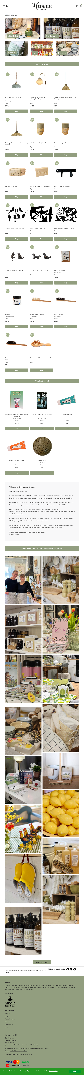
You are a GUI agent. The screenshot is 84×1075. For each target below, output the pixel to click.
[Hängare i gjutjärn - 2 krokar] (56, 163)
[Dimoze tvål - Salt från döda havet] (32, 163)
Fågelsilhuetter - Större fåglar (38, 228)
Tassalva (7, 314)
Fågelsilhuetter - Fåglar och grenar (64, 228)
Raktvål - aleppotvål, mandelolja (63, 143)
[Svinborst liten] (56, 290)
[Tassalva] (7, 290)
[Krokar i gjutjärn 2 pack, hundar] (32, 246)
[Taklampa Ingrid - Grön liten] (7, 74)
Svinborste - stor (10, 358)
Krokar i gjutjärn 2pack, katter (14, 270)
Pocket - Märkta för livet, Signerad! (42, 414)
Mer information (53, 1071)
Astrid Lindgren (10, 1019)
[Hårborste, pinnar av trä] (32, 290)
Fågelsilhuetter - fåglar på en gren (15, 228)
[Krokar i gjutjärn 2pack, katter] (7, 246)
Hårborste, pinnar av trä (37, 314)
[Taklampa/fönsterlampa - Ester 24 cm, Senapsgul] (7, 119)
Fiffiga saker (9, 1024)
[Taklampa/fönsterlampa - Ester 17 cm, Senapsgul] (56, 74)
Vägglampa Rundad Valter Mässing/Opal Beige (37, 98)
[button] (23, 580)
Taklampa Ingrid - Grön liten (13, 97)
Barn (6, 1016)
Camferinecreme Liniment (17, 460)
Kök (6, 1027)
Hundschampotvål (59, 270)
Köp (16, 111)
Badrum (7, 1013)
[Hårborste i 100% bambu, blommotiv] (32, 334)
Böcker (7, 1022)
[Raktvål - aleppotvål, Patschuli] (32, 119)
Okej (74, 1071)
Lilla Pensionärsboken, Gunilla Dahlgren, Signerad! (17, 415)
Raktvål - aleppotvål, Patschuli (38, 143)
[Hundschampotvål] (56, 246)
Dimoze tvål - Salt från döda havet (40, 186)
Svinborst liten (58, 314)
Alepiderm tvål (42, 460)
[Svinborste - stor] (7, 334)
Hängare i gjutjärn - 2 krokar (62, 186)
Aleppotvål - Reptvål (11, 186)
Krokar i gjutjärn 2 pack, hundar (39, 270)
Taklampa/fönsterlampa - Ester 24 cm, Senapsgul (16, 143)
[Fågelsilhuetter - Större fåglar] (32, 205)
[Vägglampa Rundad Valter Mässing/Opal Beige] (32, 74)
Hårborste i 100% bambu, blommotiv (40, 358)
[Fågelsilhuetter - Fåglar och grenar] (56, 205)
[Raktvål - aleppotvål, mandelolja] (56, 119)
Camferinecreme (67, 414)
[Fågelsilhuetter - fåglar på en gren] (7, 205)
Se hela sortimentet (42, 962)
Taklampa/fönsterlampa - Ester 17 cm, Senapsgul (65, 98)
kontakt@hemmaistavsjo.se (17, 970)
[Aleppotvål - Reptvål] (7, 163)
